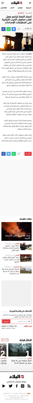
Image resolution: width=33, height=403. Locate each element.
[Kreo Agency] (28, 393)
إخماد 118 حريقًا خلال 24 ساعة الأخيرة (17, 237)
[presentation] (7, 339)
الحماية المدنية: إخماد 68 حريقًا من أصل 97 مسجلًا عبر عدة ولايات (10, 271)
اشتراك (6, 321)
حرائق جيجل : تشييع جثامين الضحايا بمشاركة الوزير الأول (11, 248)
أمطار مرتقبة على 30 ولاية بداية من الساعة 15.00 (21, 362)
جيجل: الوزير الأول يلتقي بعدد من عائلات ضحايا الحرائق (11, 259)
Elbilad (16, 3)
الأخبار (12, 8)
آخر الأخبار (16, 266)
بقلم (27, 29)
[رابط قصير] (19, 29)
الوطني (20, 8)
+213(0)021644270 (24, 396)
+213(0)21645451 (11, 396)
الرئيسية (28, 8)
